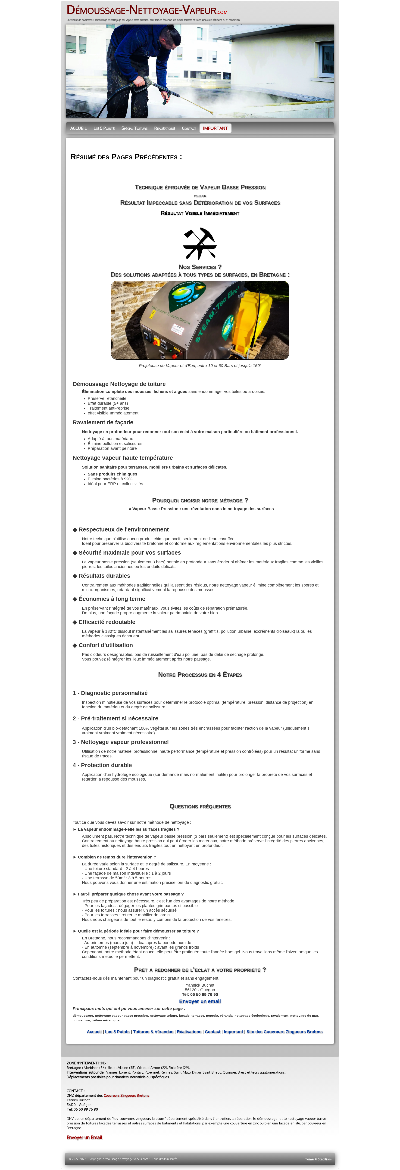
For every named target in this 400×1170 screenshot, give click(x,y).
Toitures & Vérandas (153, 1031)
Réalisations (164, 128)
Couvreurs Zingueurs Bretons (126, 1095)
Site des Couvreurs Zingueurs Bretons (285, 1031)
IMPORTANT (215, 128)
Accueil (94, 1031)
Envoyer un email (200, 1001)
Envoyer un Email (84, 1137)
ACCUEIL (78, 128)
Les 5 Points (104, 128)
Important (233, 1031)
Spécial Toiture (134, 128)
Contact (189, 128)
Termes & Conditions (318, 1159)
